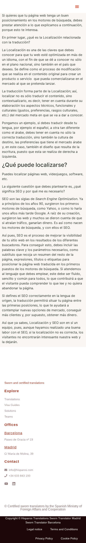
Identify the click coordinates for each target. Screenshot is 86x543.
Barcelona (13, 433)
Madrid (10, 447)
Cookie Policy (69, 538)
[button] (77, 7)
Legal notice (34, 529)
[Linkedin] (14, 483)
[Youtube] (6, 483)
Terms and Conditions (64, 529)
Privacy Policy (44, 538)
